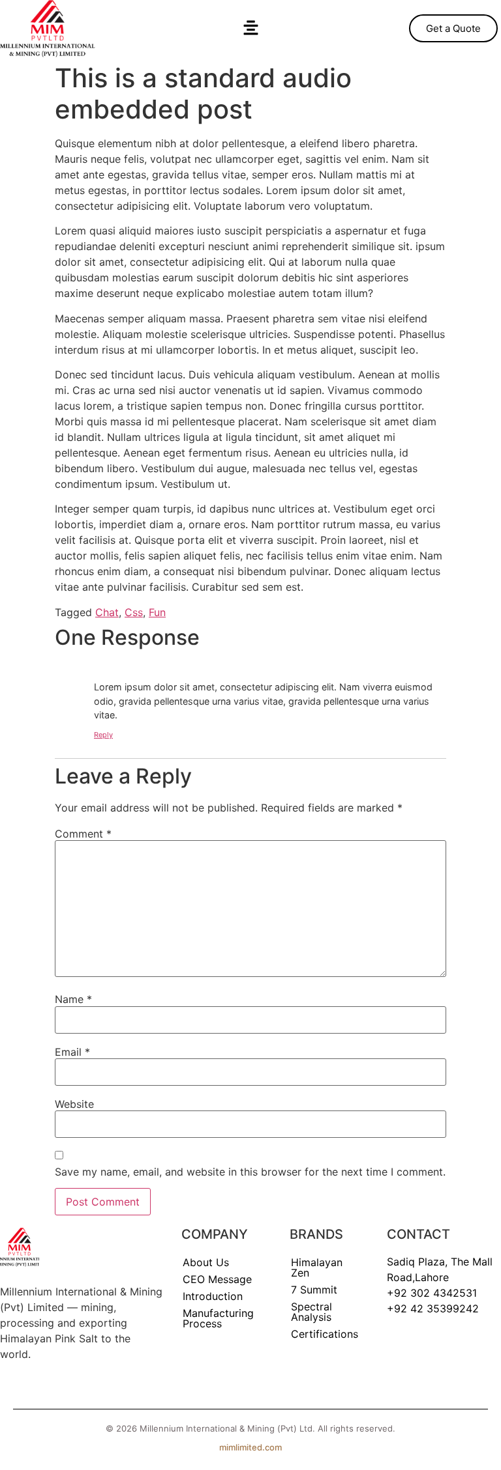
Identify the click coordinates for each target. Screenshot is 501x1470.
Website (74, 1104)
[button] (250, 28)
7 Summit (314, 1289)
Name (73, 999)
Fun (157, 612)
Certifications (324, 1333)
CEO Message (217, 1279)
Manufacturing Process (218, 1318)
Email (72, 1052)
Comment (83, 833)
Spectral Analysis (311, 1311)
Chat (107, 612)
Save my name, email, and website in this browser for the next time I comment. (250, 1171)
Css (134, 612)
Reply (103, 734)
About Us (206, 1262)
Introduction (213, 1296)
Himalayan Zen (316, 1267)
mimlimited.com (250, 1447)
